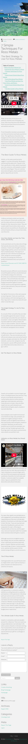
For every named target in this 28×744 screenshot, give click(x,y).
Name (3, 653)
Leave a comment (19, 39)
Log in (3, 728)
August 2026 (4, 709)
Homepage (4, 692)
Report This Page (5, 639)
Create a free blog (6, 687)
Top (12, 736)
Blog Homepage (6, 690)
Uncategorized (5, 717)
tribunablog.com (9, 739)
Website (3, 659)
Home (4, 41)
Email (3, 656)
